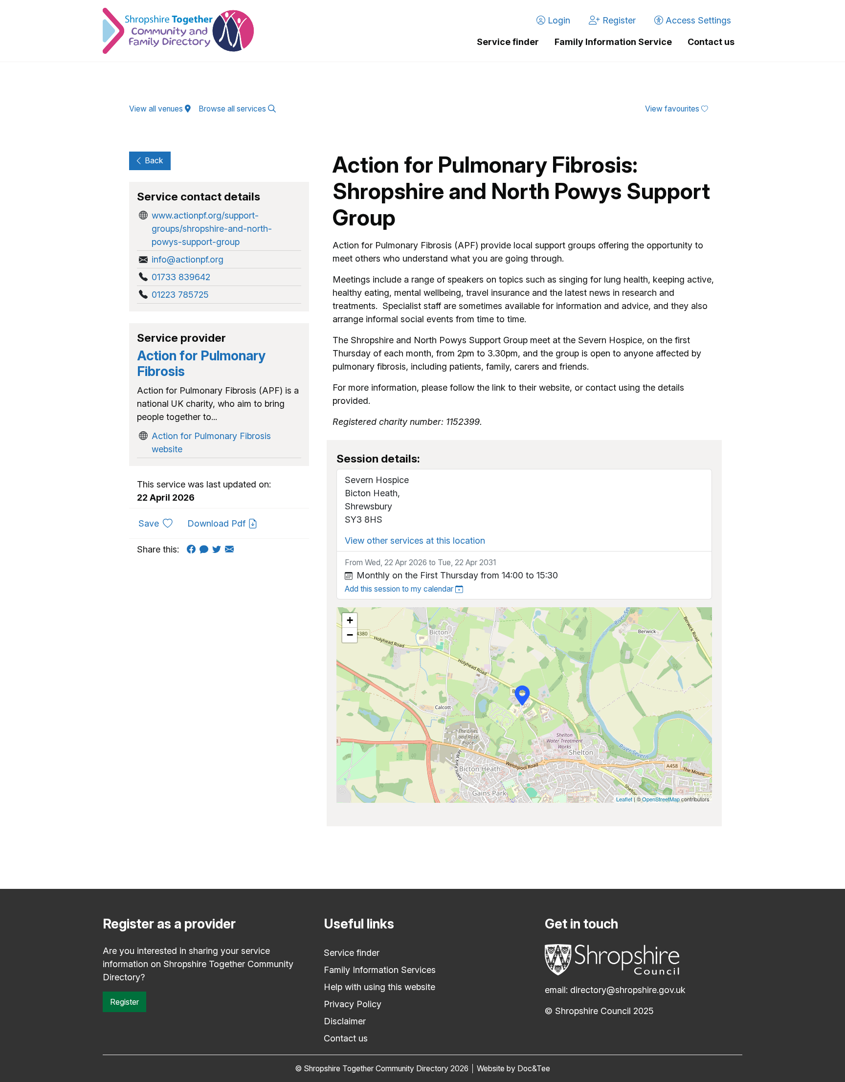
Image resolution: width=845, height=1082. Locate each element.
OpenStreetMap (661, 799)
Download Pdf (217, 523)
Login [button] (557, 20)
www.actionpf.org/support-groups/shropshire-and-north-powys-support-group (212, 228)
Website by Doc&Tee (513, 1068)
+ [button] (350, 620)
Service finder (508, 42)
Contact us (711, 42)
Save (159, 523)
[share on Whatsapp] (206, 549)
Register (124, 1002)
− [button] (350, 635)
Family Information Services (380, 970)
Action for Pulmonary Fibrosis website (211, 442)
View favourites (673, 108)
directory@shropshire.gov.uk (628, 990)
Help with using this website (379, 987)
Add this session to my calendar (400, 589)
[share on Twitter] (218, 549)
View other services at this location (415, 540)
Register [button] (618, 20)
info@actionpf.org (187, 259)
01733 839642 (181, 277)
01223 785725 (180, 294)
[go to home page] (178, 31)
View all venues (157, 108)
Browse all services (233, 108)
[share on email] (231, 549)
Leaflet (624, 799)
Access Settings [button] (697, 20)
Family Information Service (613, 42)
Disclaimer (345, 1021)
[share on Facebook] (193, 549)
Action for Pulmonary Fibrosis (201, 363)
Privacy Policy (352, 1004)
